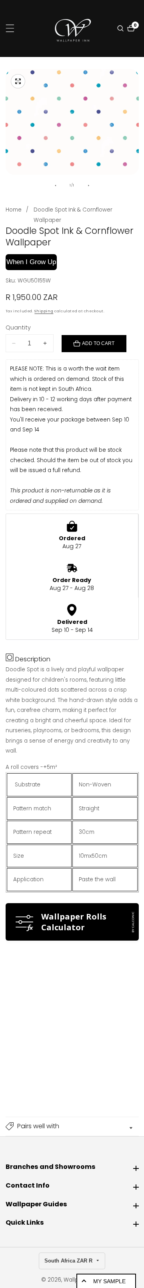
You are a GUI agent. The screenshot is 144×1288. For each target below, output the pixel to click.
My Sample (109, 1281)
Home (14, 210)
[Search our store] (121, 28)
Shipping (43, 311)
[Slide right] (89, 185)
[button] (72, 1126)
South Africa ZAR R (69, 1261)
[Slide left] (55, 185)
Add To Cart (98, 343)
